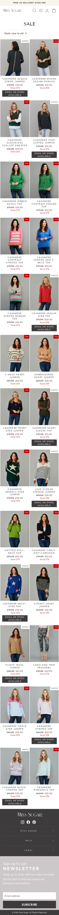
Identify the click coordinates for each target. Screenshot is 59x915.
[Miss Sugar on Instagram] (22, 822)
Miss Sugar (28, 831)
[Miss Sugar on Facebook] (28, 822)
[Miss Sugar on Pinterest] (34, 822)
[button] (15, 93)
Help (28, 840)
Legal (28, 850)
